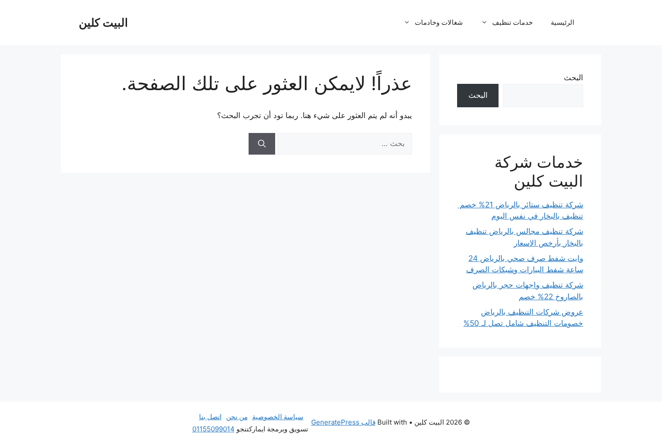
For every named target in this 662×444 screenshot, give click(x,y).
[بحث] (262, 144)
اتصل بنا (210, 416)
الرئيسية (562, 22)
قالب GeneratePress (343, 422)
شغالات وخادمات (439, 22)
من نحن (237, 416)
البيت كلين (103, 22)
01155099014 (213, 429)
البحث (573, 77)
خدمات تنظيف (512, 22)
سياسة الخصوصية (278, 416)
